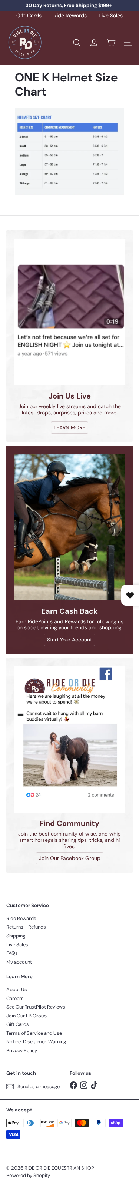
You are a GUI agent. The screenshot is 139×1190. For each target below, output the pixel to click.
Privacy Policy (21, 1050)
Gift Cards (29, 16)
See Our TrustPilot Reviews (35, 1007)
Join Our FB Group (26, 1016)
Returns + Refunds (26, 927)
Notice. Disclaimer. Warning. (36, 1042)
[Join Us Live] (69, 312)
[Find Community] (69, 739)
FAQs (12, 953)
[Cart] (110, 42)
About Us (16, 989)
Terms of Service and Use (34, 1033)
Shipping (15, 936)
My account (19, 962)
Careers (15, 998)
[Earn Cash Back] (69, 527)
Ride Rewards (70, 16)
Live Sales (111, 16)
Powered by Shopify (28, 1175)
